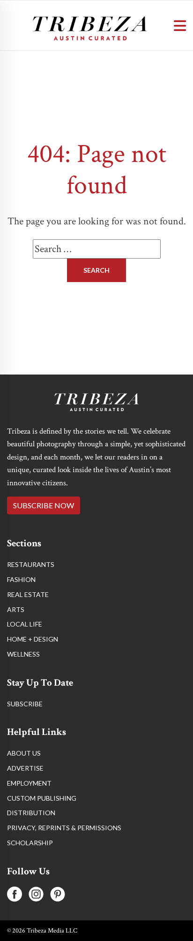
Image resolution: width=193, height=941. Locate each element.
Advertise (25, 768)
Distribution (31, 813)
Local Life (24, 624)
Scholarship (30, 843)
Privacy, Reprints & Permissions (64, 828)
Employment (29, 783)
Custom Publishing (41, 798)
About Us (24, 753)
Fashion (21, 579)
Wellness (23, 654)
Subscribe (25, 704)
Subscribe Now (43, 505)
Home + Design (32, 639)
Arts (15, 609)
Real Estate (28, 594)
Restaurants (30, 564)
